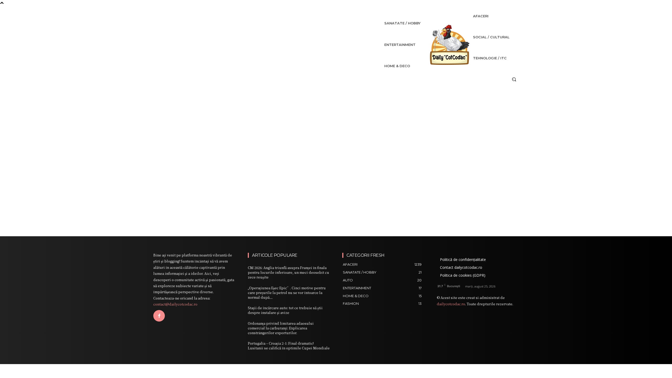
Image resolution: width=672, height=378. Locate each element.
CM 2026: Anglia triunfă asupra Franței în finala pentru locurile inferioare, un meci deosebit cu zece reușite (288, 272)
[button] (514, 79)
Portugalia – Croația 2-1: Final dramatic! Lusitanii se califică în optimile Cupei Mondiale (289, 345)
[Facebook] (159, 316)
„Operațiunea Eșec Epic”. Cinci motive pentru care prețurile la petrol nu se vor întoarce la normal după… (287, 292)
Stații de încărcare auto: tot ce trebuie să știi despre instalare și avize (285, 310)
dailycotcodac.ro (451, 303)
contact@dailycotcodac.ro (175, 304)
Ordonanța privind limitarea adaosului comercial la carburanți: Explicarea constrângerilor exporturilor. (281, 328)
